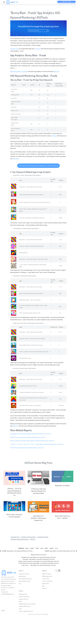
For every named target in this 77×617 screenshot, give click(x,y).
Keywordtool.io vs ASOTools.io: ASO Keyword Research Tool (38, 518)
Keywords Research (24, 574)
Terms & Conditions (47, 581)
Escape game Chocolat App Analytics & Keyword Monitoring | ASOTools (30, 434)
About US (44, 588)
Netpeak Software (23, 599)
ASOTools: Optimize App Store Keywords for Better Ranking (38, 166)
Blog (43, 586)
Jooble (20, 601)
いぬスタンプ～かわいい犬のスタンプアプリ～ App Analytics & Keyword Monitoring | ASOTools (36, 444)
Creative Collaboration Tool (26, 611)
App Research (22, 576)
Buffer (46, 548)
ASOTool (56, 71)
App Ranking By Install (24, 581)
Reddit (32, 548)
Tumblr (37, 548)
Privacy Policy (45, 578)
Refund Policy (45, 583)
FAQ (20, 583)
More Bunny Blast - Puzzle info (19, 71)
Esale (20, 609)
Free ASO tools (14, 49)
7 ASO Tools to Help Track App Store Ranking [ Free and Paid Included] (38, 491)
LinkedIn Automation (24, 596)
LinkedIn (51, 548)
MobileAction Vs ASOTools (62, 485)
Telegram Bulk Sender (24, 606)
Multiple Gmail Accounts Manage (27, 604)
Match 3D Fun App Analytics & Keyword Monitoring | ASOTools (28, 437)
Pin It (56, 548)
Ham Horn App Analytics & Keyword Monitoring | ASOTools (27, 448)
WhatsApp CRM (23, 594)
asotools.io (16, 158)
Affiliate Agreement (47, 576)
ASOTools (38, 49)
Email (41, 548)
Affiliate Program (46, 574)
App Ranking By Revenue (25, 578)
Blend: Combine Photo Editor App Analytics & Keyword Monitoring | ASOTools (32, 441)
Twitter (27, 548)
